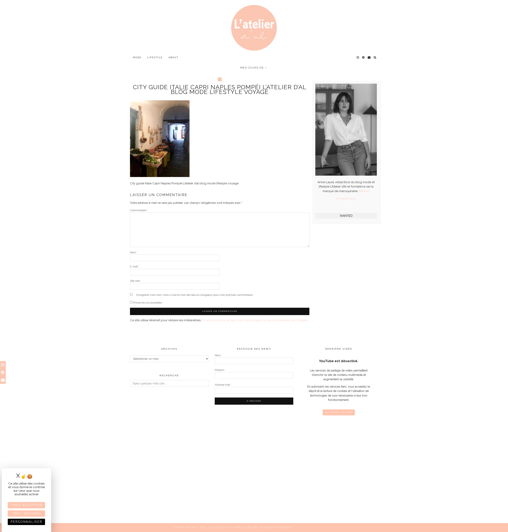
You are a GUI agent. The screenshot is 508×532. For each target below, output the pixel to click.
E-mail (134, 266)
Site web (135, 280)
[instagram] (358, 57)
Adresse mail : (224, 384)
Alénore (363, 191)
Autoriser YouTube (339, 412)
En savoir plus (346, 198)
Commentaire (139, 210)
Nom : (218, 355)
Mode (137, 57)
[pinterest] (363, 57)
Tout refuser (26, 513)
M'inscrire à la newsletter (147, 302)
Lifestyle (155, 57)
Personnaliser (26, 522)
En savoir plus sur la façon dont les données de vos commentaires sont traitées (255, 320)
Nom (133, 252)
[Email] (369, 57)
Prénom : (220, 370)
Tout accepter (26, 505)
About (173, 57)
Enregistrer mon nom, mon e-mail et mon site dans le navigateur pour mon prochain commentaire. (194, 294)
